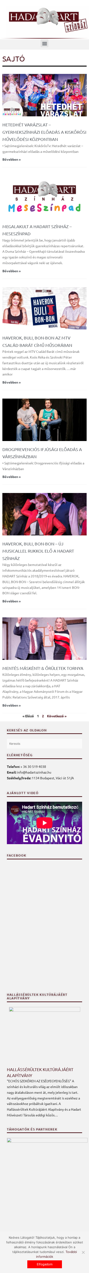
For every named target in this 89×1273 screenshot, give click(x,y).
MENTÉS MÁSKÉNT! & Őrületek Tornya (42, 668)
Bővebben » (11, 159)
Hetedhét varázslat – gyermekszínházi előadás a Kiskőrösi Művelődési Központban (44, 132)
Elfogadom (44, 1264)
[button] (44, 43)
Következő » (56, 716)
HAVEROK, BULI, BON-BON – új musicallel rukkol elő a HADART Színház (38, 551)
